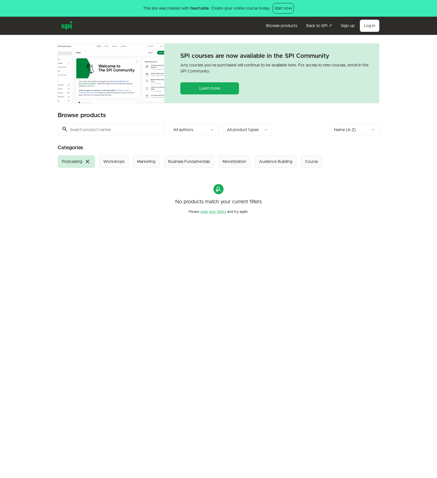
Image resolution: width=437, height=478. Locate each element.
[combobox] (194, 129)
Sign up (348, 26)
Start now (283, 8)
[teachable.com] (199, 8)
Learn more (209, 88)
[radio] (76, 161)
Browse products (281, 26)
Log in (369, 26)
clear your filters (213, 212)
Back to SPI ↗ (319, 26)
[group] (198, 161)
